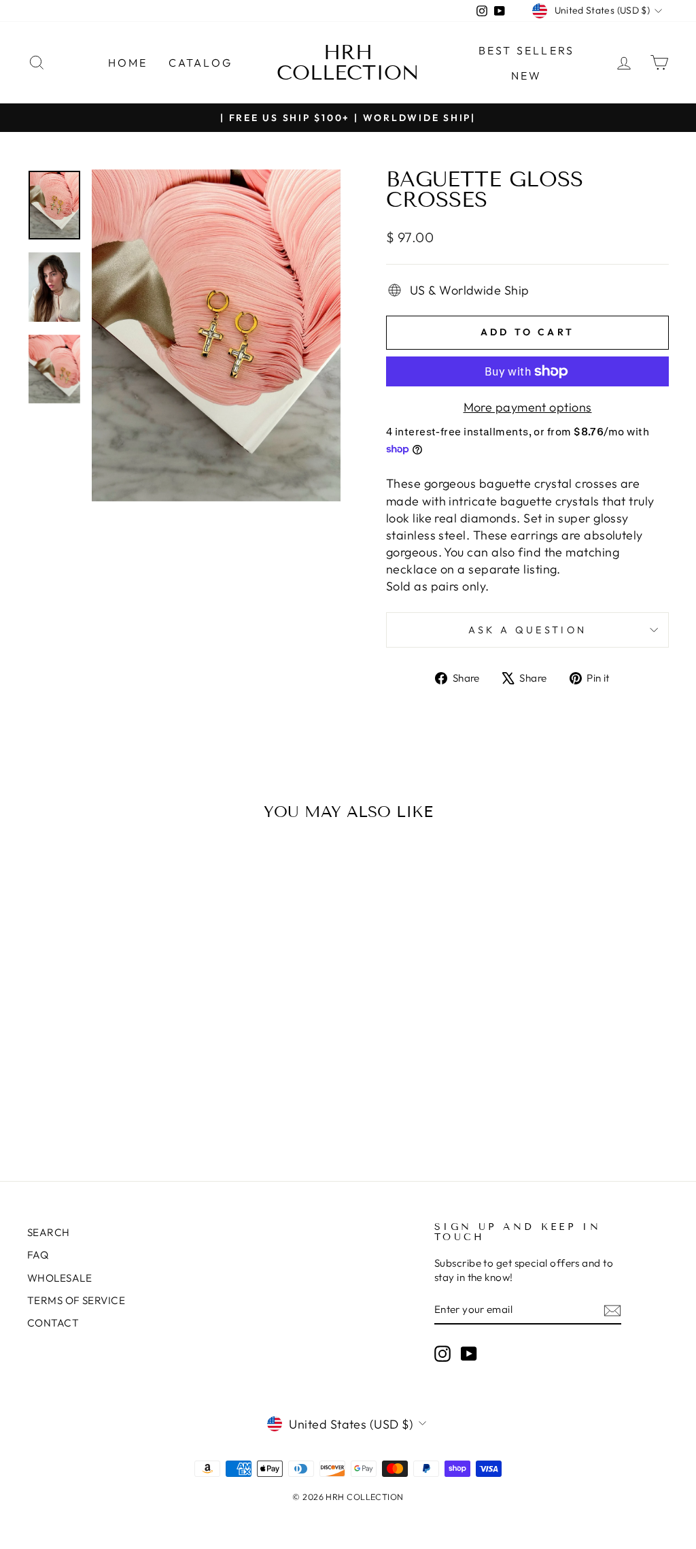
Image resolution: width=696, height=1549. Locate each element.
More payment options (528, 407)
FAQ (37, 1254)
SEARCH (48, 1232)
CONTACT (53, 1322)
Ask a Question (527, 630)
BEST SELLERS (526, 50)
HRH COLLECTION (348, 62)
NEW (526, 75)
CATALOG (200, 62)
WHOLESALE (59, 1277)
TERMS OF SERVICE (76, 1300)
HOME (128, 62)
